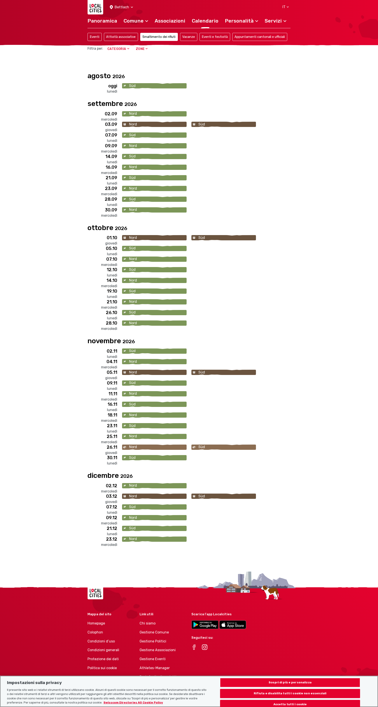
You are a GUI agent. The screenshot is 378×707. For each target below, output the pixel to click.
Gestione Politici (153, 641)
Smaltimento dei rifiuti (158, 37)
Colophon (95, 632)
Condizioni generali (103, 650)
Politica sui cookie (102, 668)
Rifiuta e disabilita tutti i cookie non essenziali (290, 693)
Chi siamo (148, 623)
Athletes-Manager (155, 668)
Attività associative (121, 37)
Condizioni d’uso (101, 641)
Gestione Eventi (153, 659)
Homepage (96, 623)
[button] (121, 7)
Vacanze (188, 37)
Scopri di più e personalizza (290, 682)
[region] (189, 691)
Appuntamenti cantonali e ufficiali (259, 37)
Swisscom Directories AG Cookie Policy (133, 702)
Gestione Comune (154, 632)
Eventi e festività (215, 37)
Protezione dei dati (103, 659)
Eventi (94, 37)
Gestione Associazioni (158, 650)
